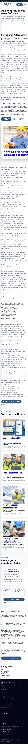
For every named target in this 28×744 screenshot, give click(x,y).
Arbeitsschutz (4, 669)
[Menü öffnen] (25, 4)
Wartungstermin (4, 709)
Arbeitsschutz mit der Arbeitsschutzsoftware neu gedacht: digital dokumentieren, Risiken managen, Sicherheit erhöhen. (14, 617)
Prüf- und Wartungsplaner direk (8, 700)
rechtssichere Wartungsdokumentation (11, 623)
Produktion (4, 674)
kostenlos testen (21, 119)
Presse (2, 718)
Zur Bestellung (6, 602)
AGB (13, 741)
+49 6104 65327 (23, 1)
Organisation (4, 672)
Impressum (3, 741)
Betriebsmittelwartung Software (9, 308)
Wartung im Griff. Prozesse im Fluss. (10, 611)
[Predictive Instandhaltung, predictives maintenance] (14, 498)
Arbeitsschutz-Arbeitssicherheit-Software (10, 707)
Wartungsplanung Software (8, 316)
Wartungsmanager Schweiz (7, 696)
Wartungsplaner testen (6, 119)
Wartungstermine (5, 703)
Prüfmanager (13, 643)
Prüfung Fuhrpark (5, 675)
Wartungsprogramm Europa (7, 698)
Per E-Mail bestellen (6, 404)
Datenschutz (9, 741)
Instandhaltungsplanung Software (9, 312)
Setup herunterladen (15, 599)
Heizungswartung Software (8, 311)
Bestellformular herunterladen (12, 401)
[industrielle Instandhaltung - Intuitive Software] (14, 532)
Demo (19, 4)
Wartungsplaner (4, 692)
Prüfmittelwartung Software (8, 315)
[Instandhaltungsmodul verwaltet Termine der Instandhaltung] (14, 465)
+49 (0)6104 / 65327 (6, 731)
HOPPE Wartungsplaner (13, 240)
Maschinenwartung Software (8, 314)
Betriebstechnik (5, 671)
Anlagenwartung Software (7, 307)
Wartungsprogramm (5, 701)
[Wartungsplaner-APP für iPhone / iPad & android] (14, 430)
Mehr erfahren (15, 119)
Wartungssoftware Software (8, 318)
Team (2, 716)
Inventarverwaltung (5, 694)
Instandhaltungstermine (6, 705)
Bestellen (3, 720)
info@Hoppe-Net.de (5, 733)
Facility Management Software (9, 310)
